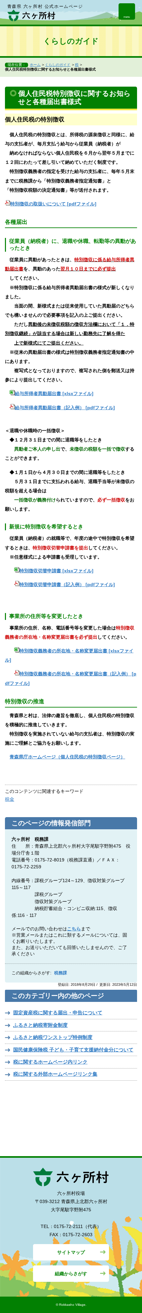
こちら (74, 928)
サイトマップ (71, 1252)
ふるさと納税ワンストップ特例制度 (52, 1037)
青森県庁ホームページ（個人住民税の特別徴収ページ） (67, 756)
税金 (9, 799)
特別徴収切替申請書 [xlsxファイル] (56, 570)
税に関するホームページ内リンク (50, 1062)
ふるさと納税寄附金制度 (40, 1025)
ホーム (35, 65)
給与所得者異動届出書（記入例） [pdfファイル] (65, 407)
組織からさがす (71, 1273)
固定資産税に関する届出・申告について (57, 1012)
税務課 (60, 973)
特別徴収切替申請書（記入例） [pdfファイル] (67, 584)
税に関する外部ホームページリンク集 (55, 1074)
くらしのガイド (57, 65)
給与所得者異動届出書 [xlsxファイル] (54, 393)
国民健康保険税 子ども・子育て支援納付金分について (73, 1049)
